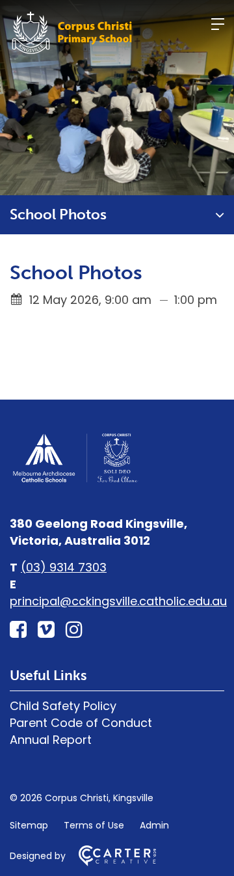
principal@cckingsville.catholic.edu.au (118, 601)
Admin (154, 825)
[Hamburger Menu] (217, 24)
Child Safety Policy (63, 706)
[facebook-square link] (18, 630)
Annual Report (51, 740)
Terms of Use (94, 825)
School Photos (58, 214)
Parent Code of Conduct (81, 723)
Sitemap (29, 825)
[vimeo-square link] (46, 630)
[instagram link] (74, 630)
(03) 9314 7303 (64, 567)
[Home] (75, 480)
